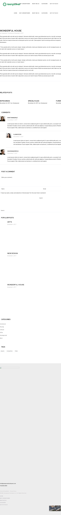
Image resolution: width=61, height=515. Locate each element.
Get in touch (4, 504)
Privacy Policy (13, 491)
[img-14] (57, 508)
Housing (2, 327)
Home (1, 496)
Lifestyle (2, 329)
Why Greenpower (5, 498)
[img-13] (52, 508)
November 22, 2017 (5, 103)
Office (1, 332)
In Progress (5, 101)
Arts (9, 222)
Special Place (33, 101)
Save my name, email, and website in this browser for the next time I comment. (23, 193)
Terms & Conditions (4, 491)
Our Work (3, 502)
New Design (12, 253)
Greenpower (4, 33)
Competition (10, 351)
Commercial (11, 33)
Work (1, 338)
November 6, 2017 (19, 33)
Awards (2, 351)
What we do (3, 500)
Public (16, 351)
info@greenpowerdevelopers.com (8, 483)
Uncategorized (3, 335)
